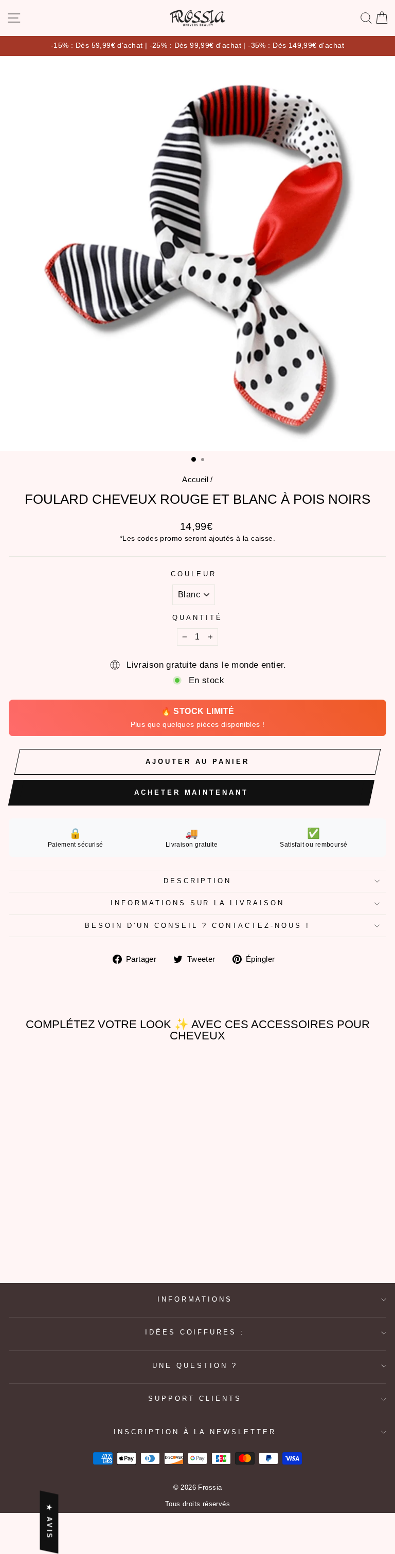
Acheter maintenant (191, 792)
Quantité (197, 617)
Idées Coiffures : (195, 1332)
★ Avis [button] (49, 1522)
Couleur (194, 574)
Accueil (195, 479)
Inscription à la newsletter (195, 1432)
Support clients (195, 1398)
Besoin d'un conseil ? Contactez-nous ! (197, 925)
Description (198, 881)
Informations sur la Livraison (197, 903)
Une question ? (195, 1365)
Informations (195, 1299)
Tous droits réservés (197, 1504)
